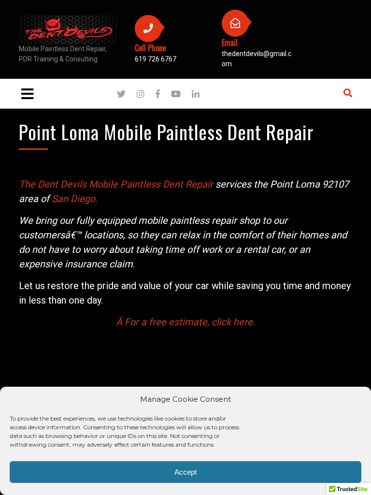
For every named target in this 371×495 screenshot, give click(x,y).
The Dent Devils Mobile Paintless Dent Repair (116, 184)
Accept (185, 472)
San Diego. (75, 198)
